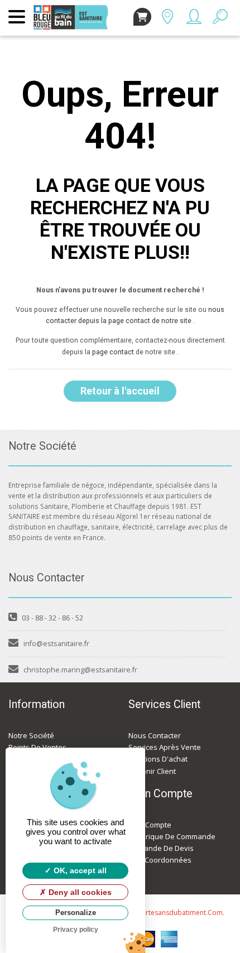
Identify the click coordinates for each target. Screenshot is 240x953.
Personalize (75, 912)
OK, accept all (79, 870)
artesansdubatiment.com (182, 912)
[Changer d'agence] (167, 19)
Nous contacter (154, 735)
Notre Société (31, 735)
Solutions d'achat (158, 759)
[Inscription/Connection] (193, 19)
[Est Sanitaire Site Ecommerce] (73, 10)
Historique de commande (171, 836)
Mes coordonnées (159, 860)
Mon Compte (149, 825)
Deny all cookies (79, 892)
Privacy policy (75, 929)
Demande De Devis (161, 848)
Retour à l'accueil (120, 391)
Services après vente (164, 747)
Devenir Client (152, 771)
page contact (113, 352)
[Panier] (142, 17)
